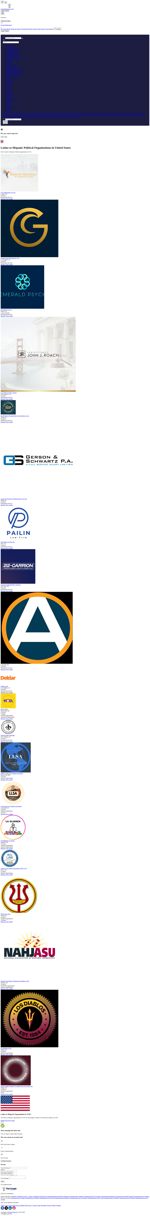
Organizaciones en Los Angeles (78, 1198)
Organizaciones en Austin (18, 1198)
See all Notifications (6, 25)
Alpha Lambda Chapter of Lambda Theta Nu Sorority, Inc (17, 1086)
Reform (8, 97)
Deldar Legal (4, 686)
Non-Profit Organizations (13, 75)
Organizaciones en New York (96, 1198)
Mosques (8, 86)
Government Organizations (13, 58)
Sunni (7, 90)
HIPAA (54, 1205)
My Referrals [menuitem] (24, 29)
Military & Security (11, 65)
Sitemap (58, 1205)
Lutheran (8, 81)
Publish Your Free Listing (8, 1120)
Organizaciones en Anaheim (141, 1196)
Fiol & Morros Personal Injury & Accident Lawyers (15, 416)
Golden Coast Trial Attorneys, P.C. (10, 258)
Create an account (6, 1161)
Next (2, 1181)
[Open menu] (2, 2)
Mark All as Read (5, 21)
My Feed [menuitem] (3, 29)
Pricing (11, 1205)
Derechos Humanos (63, 1196)
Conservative (9, 93)
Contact (7, 1205)
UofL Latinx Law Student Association (11, 806)
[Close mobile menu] (6, 3)
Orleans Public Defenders (8, 735)
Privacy (30, 1205)
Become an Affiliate (18, 1205)
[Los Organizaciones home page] (9, 7)
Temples (8, 98)
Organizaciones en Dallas (32, 1198)
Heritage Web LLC (13, 1212)
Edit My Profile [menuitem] (10, 29)
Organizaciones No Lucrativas (92, 1196)
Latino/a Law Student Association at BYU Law (14, 868)
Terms (38, 1205)
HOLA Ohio (4, 709)
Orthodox (9, 95)
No (5, 137)
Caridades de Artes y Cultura (24, 1196)
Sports (8, 111)
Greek (8, 104)
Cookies (34, 1205)
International (9, 107)
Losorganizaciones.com (7, 9)
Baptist (8, 79)
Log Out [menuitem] (58, 29)
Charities (8, 45)
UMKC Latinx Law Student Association (12, 773)
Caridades (13, 1196)
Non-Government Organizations (15, 68)
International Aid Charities (13, 54)
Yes (2, 137)
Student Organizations (12, 100)
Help (26, 1205)
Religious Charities (11, 56)
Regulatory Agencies (12, 67)
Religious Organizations (12, 76)
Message (3, 199)
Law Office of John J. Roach (9, 392)
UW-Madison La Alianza (7, 840)
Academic (9, 101)
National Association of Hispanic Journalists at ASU (15, 981)
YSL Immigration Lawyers (8, 192)
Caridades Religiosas (52, 1196)
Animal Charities (11, 47)
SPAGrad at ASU (5, 914)
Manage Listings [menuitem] (32, 29)
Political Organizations (12, 73)
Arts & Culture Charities (13, 48)
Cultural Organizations (12, 70)
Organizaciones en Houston (61, 1198)
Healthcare (9, 61)
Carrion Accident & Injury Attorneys (11, 585)
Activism (8, 103)
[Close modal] (2, 1122)
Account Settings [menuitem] (48, 29)
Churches (8, 78)
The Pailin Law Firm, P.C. (8, 542)
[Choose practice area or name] (22, 38)
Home (2, 140)
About (2, 1205)
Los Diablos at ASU (6, 1048)
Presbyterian (9, 84)
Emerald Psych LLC (6, 310)
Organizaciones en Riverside (127, 1198)
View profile (9, 199)
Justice (8, 64)
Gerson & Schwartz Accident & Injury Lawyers (14, 499)
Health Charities (10, 53)
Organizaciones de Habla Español (124, 1196)
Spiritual (8, 109)
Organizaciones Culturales (76, 1196)
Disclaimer (44, 1205)
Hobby (8, 106)
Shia (7, 87)
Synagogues (9, 92)
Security (49, 1205)
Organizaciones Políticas (107, 1196)
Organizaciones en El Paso (46, 1198)
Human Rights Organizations (14, 72)
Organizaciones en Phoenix (111, 1198)
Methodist (9, 82)
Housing (8, 62)
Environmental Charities (13, 51)
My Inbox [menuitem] (17, 29)
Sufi (7, 89)
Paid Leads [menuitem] (41, 29)
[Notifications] (3, 13)
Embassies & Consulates (13, 59)
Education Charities (11, 50)
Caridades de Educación (39, 1196)
